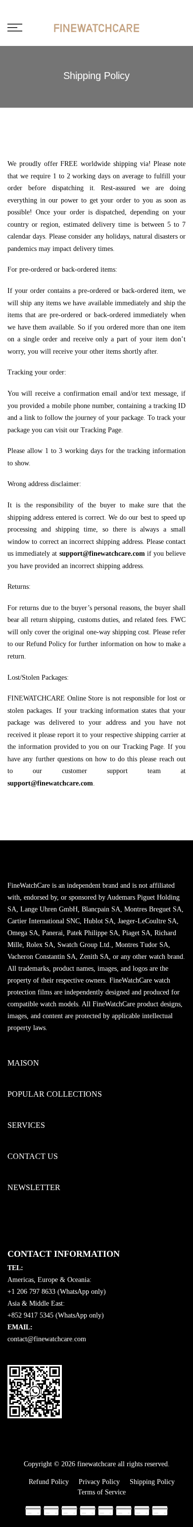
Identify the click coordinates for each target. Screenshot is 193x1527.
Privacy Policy (99, 1482)
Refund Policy (49, 1482)
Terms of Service (102, 1492)
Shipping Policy (152, 1482)
